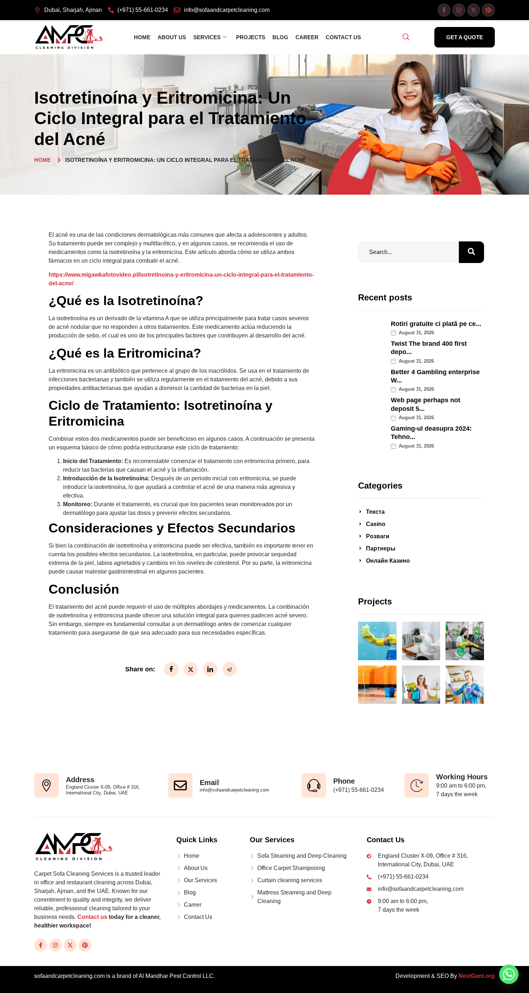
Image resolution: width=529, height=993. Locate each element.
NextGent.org (476, 976)
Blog (280, 37)
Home (142, 37)
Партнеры (380, 548)
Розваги (377, 536)
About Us (172, 37)
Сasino (375, 524)
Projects (250, 37)
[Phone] (314, 785)
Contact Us (343, 37)
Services (207, 37)
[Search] (471, 252)
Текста (375, 512)
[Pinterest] (488, 10)
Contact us (92, 917)
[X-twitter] (473, 10)
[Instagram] (458, 10)
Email (209, 782)
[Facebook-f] (444, 10)
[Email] (180, 785)
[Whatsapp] (509, 974)
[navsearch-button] (406, 37)
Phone (344, 781)
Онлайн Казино (388, 561)
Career (306, 37)
